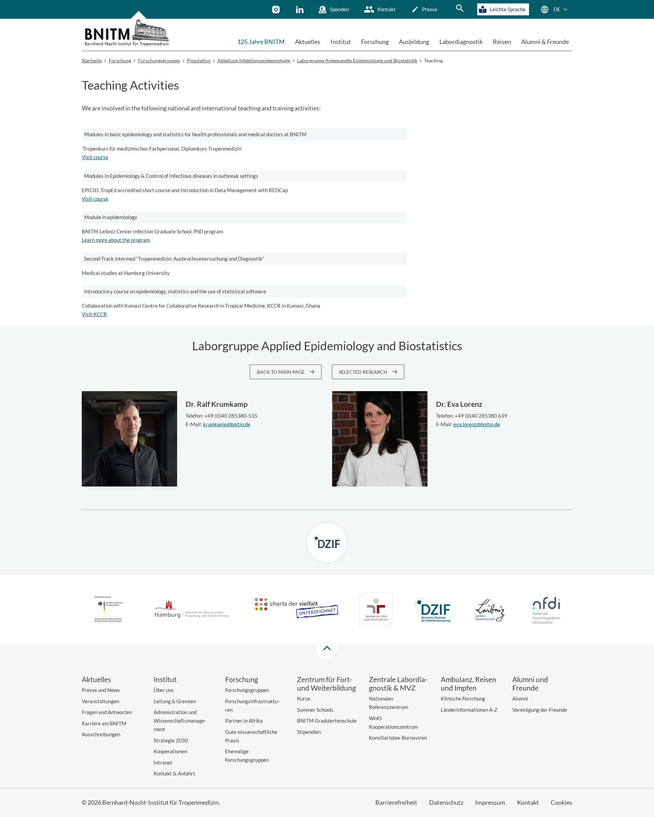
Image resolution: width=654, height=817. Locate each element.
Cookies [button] (561, 802)
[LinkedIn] (300, 9)
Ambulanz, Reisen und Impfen (468, 683)
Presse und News (101, 690)
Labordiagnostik (461, 41)
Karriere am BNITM (104, 723)
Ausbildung (414, 41)
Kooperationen (170, 751)
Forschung (375, 41)
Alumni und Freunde (530, 683)
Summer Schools (315, 710)
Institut (340, 41)
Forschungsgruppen (247, 690)
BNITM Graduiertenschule (327, 721)
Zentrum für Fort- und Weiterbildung (326, 683)
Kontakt (386, 9)
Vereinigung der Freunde (539, 710)
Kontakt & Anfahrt (174, 773)
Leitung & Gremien (175, 701)
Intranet (163, 762)
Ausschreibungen (101, 734)
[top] (327, 648)
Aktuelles (307, 41)
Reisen (502, 41)
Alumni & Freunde (545, 41)
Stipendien (309, 732)
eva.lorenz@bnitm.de (476, 424)
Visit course (95, 157)
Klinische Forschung (463, 698)
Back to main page (281, 372)
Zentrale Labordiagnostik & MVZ (398, 683)
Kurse (303, 698)
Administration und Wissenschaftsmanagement (180, 720)
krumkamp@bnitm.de (226, 424)
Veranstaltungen (100, 701)
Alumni (520, 698)
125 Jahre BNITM (261, 41)
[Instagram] (276, 9)
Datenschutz (446, 802)
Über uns (164, 690)
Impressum (490, 802)
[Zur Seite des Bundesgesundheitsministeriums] (108, 610)
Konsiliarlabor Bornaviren (398, 738)
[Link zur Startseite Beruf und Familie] (376, 610)
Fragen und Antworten (107, 712)
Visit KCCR (94, 314)
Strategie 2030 (171, 740)
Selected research (363, 372)
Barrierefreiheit (396, 802)
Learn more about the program (116, 240)
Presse (429, 9)
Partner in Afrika (244, 721)
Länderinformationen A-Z (469, 710)
